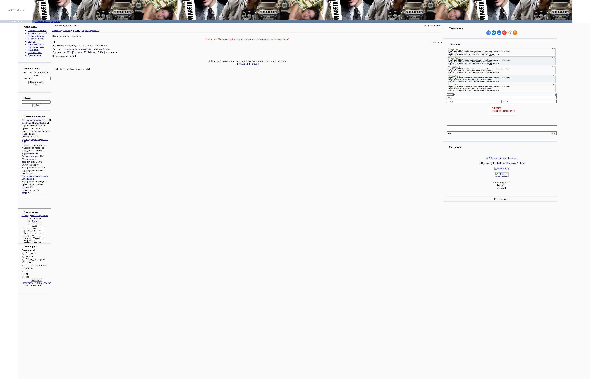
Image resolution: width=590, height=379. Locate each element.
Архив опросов (43, 283)
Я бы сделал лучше (35, 259)
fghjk (24, 192)
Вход (58, 21)
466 (27, 277)
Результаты (27, 283)
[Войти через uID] (488, 32)
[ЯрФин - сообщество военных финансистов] (34, 223)
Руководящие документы (35, 139)
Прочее (26, 187)
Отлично (30, 253)
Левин (106, 49)
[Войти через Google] (509, 32)
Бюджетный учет (31, 156)
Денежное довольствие (34, 120)
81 (27, 273)
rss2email (36, 85)
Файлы (66, 30)
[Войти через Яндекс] (504, 32)
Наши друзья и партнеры (35, 215)
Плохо (29, 262)
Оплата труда (29, 164)
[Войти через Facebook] (499, 32)
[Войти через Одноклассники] (515, 32)
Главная (39, 21)
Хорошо (30, 256)
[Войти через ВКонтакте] (494, 32)
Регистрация (49, 21)
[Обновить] (556, 94)
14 (27, 271)
